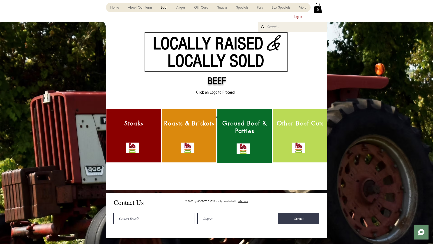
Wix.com (243, 201)
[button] (317, 8)
